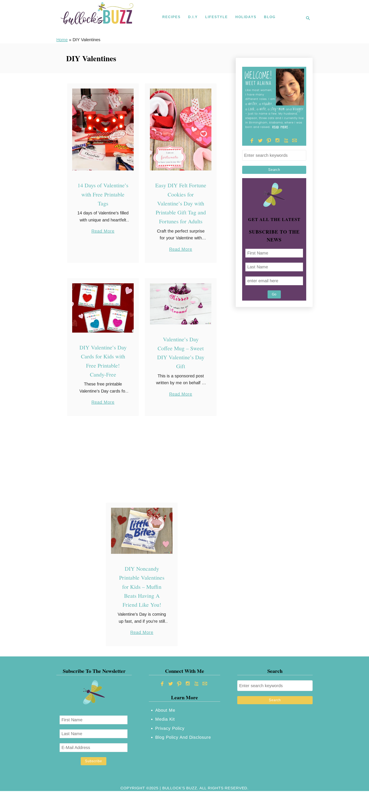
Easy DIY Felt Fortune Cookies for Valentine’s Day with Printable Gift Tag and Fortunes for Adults (180, 203)
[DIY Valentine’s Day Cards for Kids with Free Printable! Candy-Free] (103, 308)
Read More (102, 231)
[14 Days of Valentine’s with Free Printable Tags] (103, 130)
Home (62, 39)
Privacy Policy (169, 728)
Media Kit (165, 719)
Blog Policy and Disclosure (183, 737)
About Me (165, 710)
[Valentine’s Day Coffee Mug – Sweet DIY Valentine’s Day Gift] (181, 303)
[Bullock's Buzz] (97, 18)
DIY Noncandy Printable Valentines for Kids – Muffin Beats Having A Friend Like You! (141, 586)
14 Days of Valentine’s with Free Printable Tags (103, 194)
